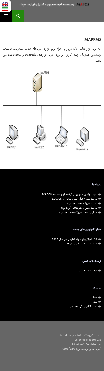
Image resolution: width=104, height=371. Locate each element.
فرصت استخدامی (88, 270)
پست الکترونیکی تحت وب (83, 306)
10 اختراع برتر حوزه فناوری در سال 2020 (75, 239)
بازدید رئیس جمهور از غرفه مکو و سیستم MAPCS (70, 194)
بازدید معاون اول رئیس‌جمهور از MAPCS (75, 199)
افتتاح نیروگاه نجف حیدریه (82, 203)
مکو (95, 302)
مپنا (95, 297)
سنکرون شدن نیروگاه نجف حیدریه (78, 212)
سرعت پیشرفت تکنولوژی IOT (81, 243)
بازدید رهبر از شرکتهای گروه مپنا (79, 208)
